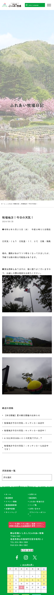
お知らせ (33, 494)
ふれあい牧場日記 (13, 204)
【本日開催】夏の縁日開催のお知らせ (22, 415)
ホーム (3, 204)
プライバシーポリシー (37, 514)
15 (44, 580)
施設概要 (9, 498)
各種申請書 (10, 508)
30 (10, 591)
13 (32, 580)
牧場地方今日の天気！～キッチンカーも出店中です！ (26, 447)
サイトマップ (11, 512)
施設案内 (33, 498)
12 (27, 580)
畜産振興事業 (11, 505)
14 (38, 580)
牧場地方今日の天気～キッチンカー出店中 (24, 423)
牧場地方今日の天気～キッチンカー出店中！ (25, 430)
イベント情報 (11, 501)
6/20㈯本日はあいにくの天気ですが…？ (23, 438)
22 (44, 584)
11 (21, 580)
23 (10, 587)
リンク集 (33, 505)
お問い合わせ (34, 508)
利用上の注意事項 (22, 526)
